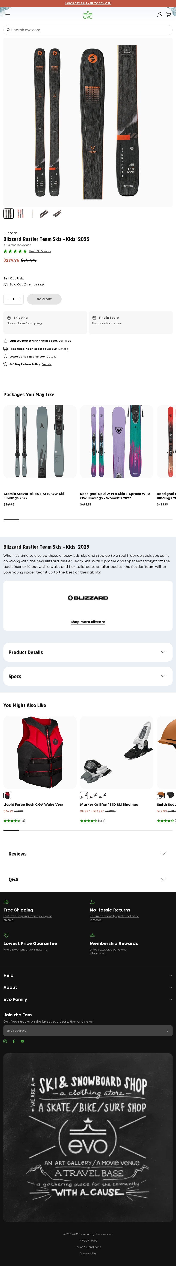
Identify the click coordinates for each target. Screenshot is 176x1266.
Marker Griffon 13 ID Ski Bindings (109, 804)
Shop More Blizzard (88, 622)
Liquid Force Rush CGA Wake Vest (33, 804)
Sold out (44, 299)
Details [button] (63, 349)
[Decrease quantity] (8, 299)
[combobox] (88, 30)
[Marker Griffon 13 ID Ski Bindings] (116, 752)
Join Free (65, 341)
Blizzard (10, 233)
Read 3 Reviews (40, 251)
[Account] (159, 14)
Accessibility (88, 1253)
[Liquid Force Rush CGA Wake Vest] (40, 752)
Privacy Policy (88, 1241)
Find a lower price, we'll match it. (25, 950)
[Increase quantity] (19, 299)
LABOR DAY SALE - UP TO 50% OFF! (88, 3)
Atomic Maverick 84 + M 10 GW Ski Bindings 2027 (33, 496)
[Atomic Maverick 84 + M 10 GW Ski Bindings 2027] (40, 441)
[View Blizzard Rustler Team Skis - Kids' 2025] (8, 213)
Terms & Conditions (88, 1247)
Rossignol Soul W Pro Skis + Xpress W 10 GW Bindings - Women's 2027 (115, 496)
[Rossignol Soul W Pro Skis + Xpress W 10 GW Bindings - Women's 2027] (116, 441)
